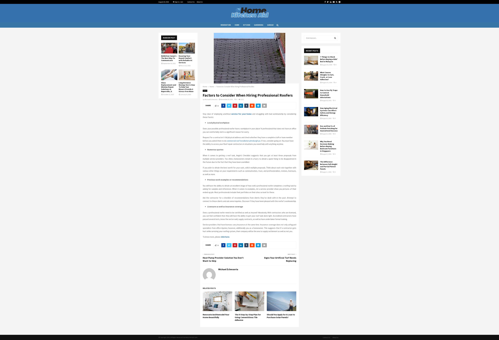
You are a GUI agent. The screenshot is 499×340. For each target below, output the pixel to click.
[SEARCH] (335, 38)
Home (237, 25)
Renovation (226, 25)
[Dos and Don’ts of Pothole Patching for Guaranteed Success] (311, 129)
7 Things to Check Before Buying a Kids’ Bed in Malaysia (329, 59)
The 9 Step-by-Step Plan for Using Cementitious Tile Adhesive (248, 317)
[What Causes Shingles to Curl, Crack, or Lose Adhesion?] (311, 76)
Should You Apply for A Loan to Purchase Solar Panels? (281, 316)
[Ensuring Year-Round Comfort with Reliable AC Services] (187, 48)
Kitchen (246, 25)
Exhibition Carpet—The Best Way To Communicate (169, 58)
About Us (200, 2)
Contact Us (191, 2)
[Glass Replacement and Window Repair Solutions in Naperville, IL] (169, 74)
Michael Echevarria (211, 99)
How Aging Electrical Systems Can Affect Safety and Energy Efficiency (328, 111)
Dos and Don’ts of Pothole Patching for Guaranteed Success (329, 128)
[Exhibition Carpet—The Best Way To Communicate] (169, 48)
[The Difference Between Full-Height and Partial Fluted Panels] (311, 165)
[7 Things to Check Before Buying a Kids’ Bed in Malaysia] (311, 60)
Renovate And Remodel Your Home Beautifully (216, 316)
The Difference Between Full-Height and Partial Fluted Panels (328, 165)
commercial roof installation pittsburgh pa (243, 141)
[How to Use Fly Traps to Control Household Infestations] (311, 93)
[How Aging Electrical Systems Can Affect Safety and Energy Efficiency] (311, 111)
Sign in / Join (179, 2)
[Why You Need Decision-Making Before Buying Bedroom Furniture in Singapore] (311, 145)
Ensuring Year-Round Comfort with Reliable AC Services (185, 59)
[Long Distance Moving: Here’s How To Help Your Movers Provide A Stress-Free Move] (187, 74)
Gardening (258, 25)
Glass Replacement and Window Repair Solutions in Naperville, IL (168, 87)
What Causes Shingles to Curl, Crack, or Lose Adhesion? (327, 76)
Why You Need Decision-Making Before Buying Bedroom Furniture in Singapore (328, 146)
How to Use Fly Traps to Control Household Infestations (328, 94)
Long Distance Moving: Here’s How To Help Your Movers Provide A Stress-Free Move (187, 87)
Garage (270, 25)
